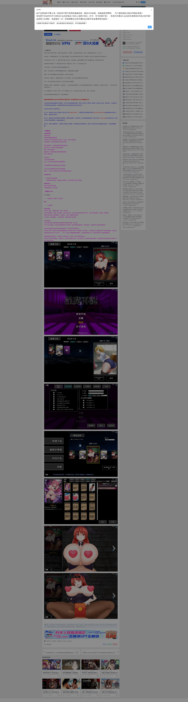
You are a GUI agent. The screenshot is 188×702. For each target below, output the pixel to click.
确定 (150, 27)
